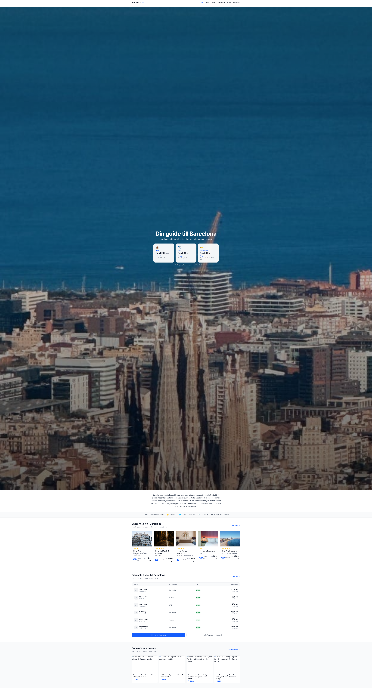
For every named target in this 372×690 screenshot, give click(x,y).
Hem (202, 2)
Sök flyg (235, 576)
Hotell (208, 2)
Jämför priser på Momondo (213, 635)
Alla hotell (235, 525)
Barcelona (138, 2)
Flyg (213, 2)
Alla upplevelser (233, 649)
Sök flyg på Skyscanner (158, 635)
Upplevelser (221, 2)
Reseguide (236, 2)
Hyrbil (229, 2)
